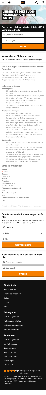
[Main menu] (2, 2)
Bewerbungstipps (10, 361)
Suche (23, 46)
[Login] (43, 2)
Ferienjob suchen (10, 352)
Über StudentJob (10, 290)
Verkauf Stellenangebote (22, 206)
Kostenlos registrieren (11, 317)
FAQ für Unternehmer (11, 329)
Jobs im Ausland (9, 365)
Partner (6, 302)
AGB (15, 381)
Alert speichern (23, 245)
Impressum (8, 383)
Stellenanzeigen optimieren (13, 325)
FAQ (5, 306)
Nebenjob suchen (10, 348)
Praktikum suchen (10, 356)
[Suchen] (37, 2)
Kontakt (6, 298)
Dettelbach (6, 206)
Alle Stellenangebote (11, 344)
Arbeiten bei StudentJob (12, 294)
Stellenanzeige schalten (12, 321)
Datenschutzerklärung (27, 381)
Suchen (23, 274)
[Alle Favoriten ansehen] (9, 2)
